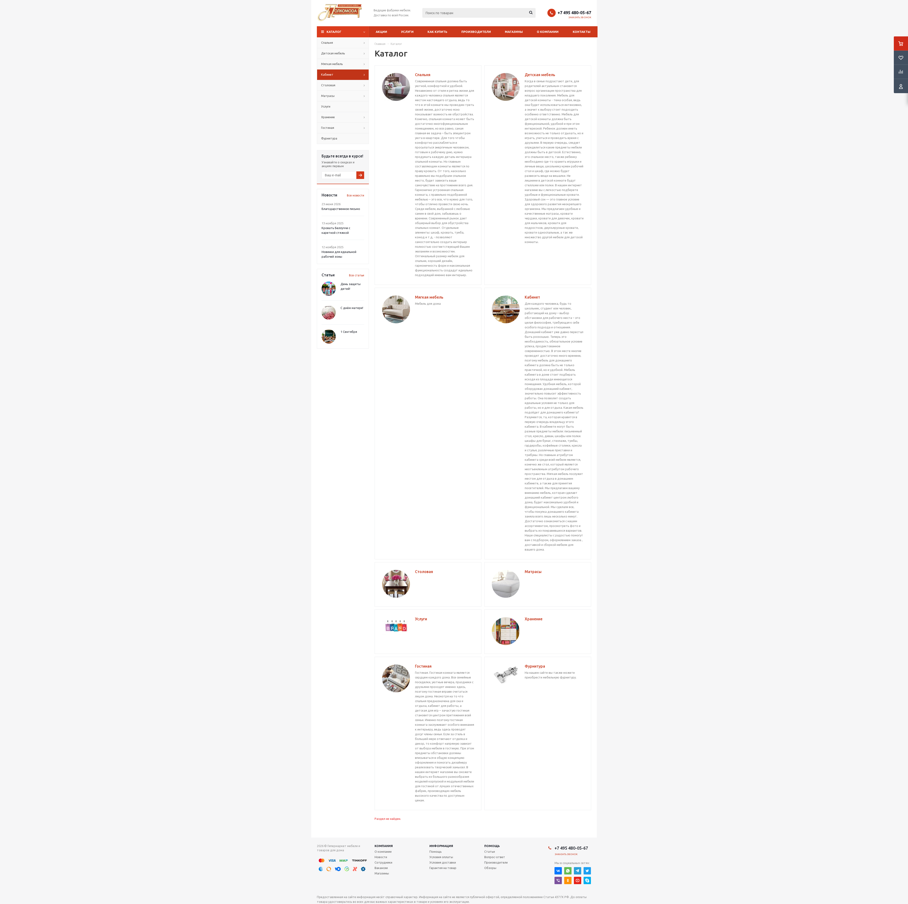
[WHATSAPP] (568, 870)
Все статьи (356, 275)
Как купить (437, 31)
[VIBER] (558, 880)
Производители (476, 31)
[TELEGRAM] (577, 870)
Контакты (581, 31)
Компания (384, 846)
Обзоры (490, 867)
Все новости (355, 195)
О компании (548, 31)
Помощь (492, 846)
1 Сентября (348, 331)
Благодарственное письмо (341, 208)
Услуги (407, 31)
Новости (381, 857)
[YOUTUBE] (577, 880)
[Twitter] (587, 870)
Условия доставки (442, 862)
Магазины (514, 31)
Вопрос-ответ (494, 857)
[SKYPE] (587, 880)
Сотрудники (383, 862)
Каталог (334, 31)
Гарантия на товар (442, 867)
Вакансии (381, 867)
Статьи (489, 851)
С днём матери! (351, 307)
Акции (381, 31)
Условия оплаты (441, 857)
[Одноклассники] (568, 880)
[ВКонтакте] (558, 870)
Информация (441, 846)
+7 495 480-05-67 (574, 12)
